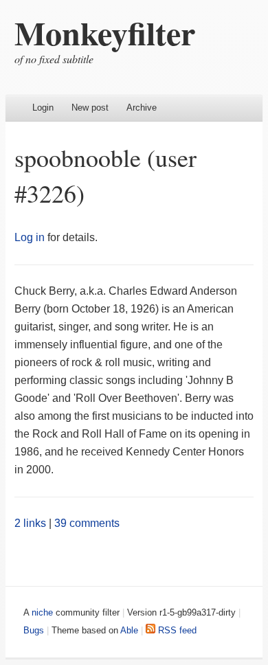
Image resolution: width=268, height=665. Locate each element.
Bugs (33, 630)
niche (42, 612)
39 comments (87, 523)
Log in (29, 237)
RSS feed (176, 630)
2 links (30, 523)
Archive (141, 107)
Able (129, 630)
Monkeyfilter (104, 32)
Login (43, 107)
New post (90, 107)
